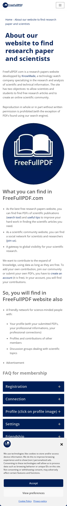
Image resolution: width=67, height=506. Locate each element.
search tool (14, 217)
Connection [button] (16, 399)
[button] (61, 444)
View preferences (33, 493)
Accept (33, 483)
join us (11, 240)
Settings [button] (13, 424)
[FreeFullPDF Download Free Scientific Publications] (13, 5)
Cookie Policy (25, 501)
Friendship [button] (15, 436)
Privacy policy (40, 501)
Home (8, 19)
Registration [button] (16, 386)
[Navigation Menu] (60, 5)
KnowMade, (29, 76)
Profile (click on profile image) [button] (31, 411)
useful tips (33, 217)
